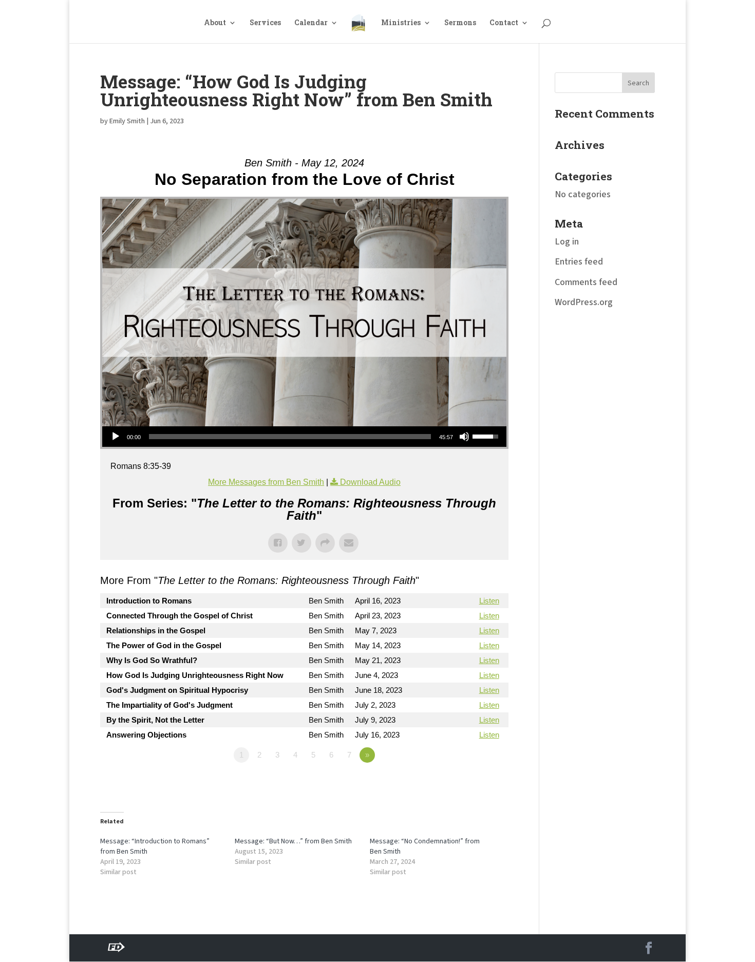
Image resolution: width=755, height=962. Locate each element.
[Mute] (464, 436)
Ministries (401, 23)
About (215, 23)
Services (265, 23)
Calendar (311, 23)
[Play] (115, 436)
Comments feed (586, 282)
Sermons (460, 23)
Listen (489, 600)
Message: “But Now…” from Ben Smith (293, 841)
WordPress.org (584, 302)
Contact (503, 23)
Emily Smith (127, 121)
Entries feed (579, 261)
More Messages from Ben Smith (266, 482)
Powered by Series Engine (470, 783)
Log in (567, 241)
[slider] (290, 436)
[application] (304, 436)
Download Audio (370, 482)
